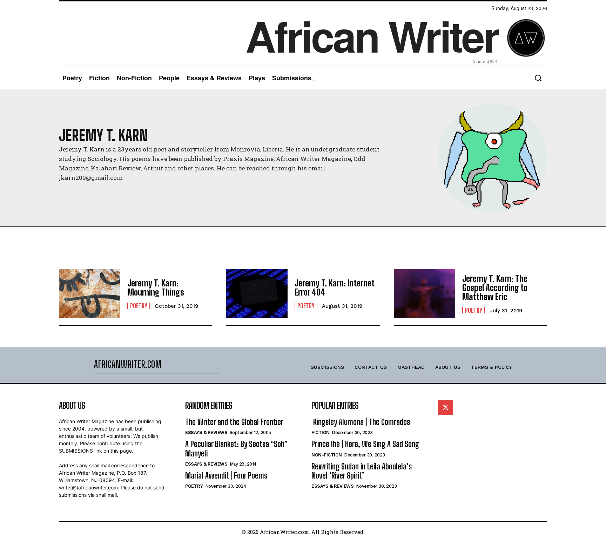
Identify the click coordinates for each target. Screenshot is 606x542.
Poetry (138, 306)
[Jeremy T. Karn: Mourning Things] (89, 293)
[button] (537, 78)
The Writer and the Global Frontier (234, 422)
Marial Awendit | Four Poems (226, 475)
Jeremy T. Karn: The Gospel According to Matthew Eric (494, 287)
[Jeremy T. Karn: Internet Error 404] (257, 293)
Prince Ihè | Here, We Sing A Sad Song (365, 444)
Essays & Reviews (206, 432)
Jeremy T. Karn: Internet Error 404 (335, 287)
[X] (445, 407)
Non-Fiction (326, 455)
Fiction (320, 432)
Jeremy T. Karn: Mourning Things (155, 287)
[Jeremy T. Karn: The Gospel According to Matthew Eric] (424, 293)
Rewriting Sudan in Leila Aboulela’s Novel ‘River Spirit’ (361, 471)
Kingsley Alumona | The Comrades (360, 422)
